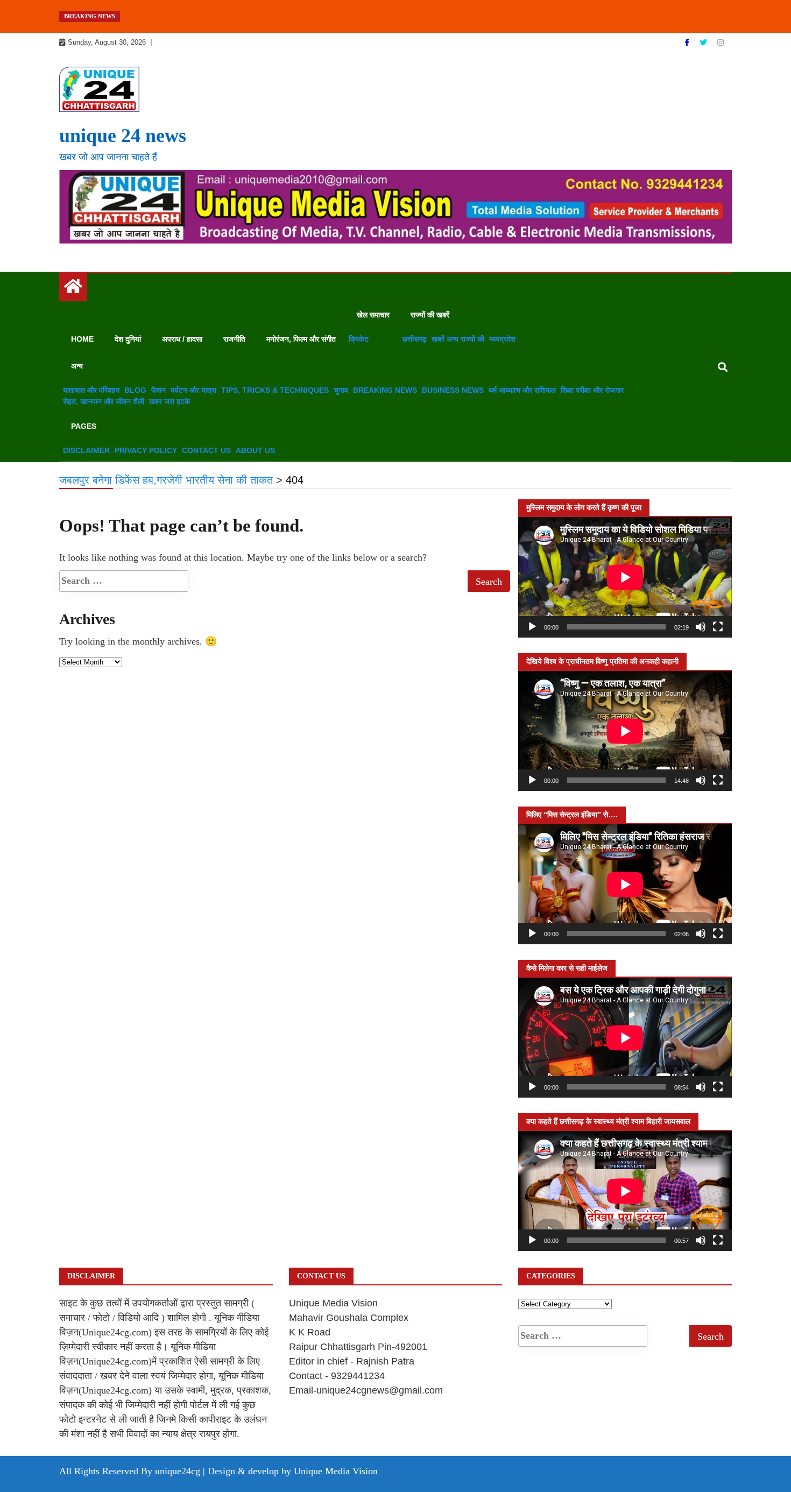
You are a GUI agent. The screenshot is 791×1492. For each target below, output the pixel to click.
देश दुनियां (128, 339)
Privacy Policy (146, 450)
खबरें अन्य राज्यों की (458, 339)
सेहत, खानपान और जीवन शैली (103, 401)
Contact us (206, 450)
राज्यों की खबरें (430, 314)
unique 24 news (122, 135)
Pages (83, 426)
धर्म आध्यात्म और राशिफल (522, 390)
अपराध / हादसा (182, 339)
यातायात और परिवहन (91, 390)
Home (82, 339)
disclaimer (86, 450)
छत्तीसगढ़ (414, 339)
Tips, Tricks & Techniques (275, 390)
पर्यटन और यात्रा (193, 390)
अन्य (77, 366)
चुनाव (341, 390)
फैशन (158, 390)
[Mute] (700, 626)
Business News (453, 390)
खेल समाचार (373, 314)
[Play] (532, 626)
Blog (135, 390)
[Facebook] (687, 42)
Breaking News (385, 390)
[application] (625, 577)
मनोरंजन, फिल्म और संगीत (301, 339)
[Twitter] (704, 42)
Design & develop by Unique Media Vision (293, 1471)
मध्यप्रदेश (502, 339)
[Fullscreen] (717, 626)
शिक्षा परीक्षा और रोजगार (592, 390)
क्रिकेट (359, 339)
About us (255, 450)
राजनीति (234, 339)
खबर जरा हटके (169, 401)
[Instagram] (720, 42)
